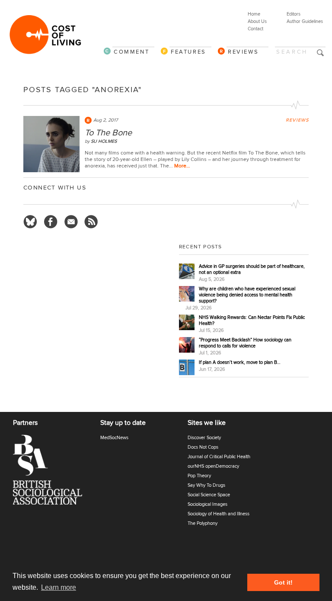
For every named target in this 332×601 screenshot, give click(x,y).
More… (182, 166)
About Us (257, 21)
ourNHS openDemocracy (213, 466)
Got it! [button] (283, 582)
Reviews (243, 51)
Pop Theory (199, 476)
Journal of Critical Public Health (219, 457)
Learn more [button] (58, 587)
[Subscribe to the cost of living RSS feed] (91, 222)
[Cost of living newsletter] (71, 222)
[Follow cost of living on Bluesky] (30, 222)
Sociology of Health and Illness (218, 514)
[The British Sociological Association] (53, 472)
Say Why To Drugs (206, 485)
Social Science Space (209, 495)
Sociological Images (207, 504)
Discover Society (204, 437)
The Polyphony (202, 523)
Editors (293, 14)
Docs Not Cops (203, 447)
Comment (131, 51)
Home (254, 14)
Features (188, 51)
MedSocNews (114, 437)
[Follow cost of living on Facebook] (50, 222)
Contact (255, 29)
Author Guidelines (305, 21)
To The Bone (108, 133)
